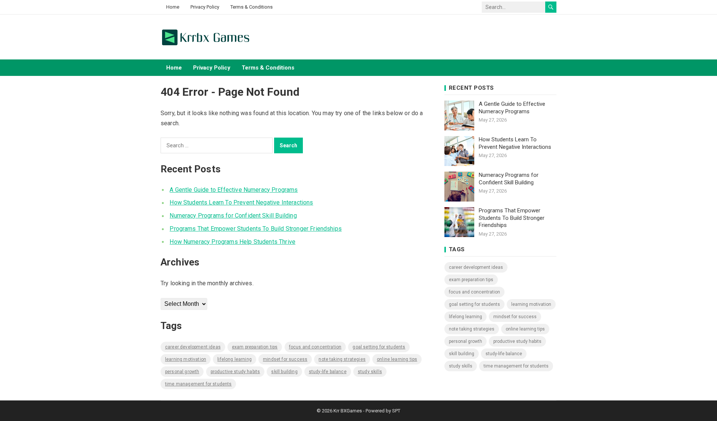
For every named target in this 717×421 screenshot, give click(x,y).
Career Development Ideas (193, 347)
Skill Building (284, 371)
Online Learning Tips (397, 359)
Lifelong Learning (234, 359)
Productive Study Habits (235, 371)
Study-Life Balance (328, 371)
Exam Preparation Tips (254, 347)
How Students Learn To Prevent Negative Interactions (241, 202)
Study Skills (370, 371)
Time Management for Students (198, 384)
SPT (396, 411)
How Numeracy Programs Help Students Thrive (232, 241)
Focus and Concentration (315, 347)
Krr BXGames (347, 411)
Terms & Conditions (251, 7)
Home (172, 7)
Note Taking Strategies (342, 359)
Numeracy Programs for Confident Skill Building (233, 215)
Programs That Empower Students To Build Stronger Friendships (256, 228)
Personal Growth (182, 371)
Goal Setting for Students (379, 347)
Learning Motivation (185, 359)
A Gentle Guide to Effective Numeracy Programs (234, 189)
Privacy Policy (204, 7)
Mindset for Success (285, 359)
